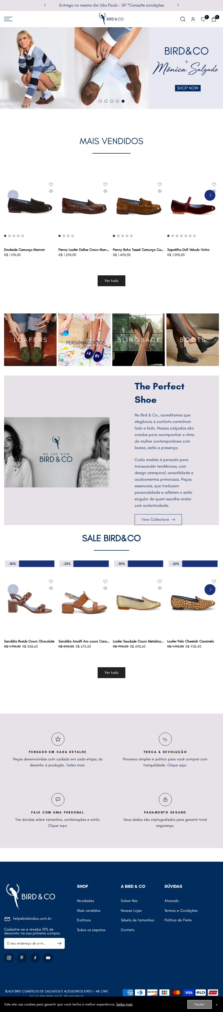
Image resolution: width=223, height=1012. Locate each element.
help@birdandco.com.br (32, 918)
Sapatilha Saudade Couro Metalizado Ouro (175, 641)
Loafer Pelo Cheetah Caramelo (57, 641)
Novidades (85, 900)
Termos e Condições (181, 910)
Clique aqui (176, 765)
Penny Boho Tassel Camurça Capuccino (143, 250)
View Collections (155, 519)
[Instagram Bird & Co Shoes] (9, 958)
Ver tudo (111, 280)
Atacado (172, 900)
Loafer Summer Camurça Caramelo (115, 641)
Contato (128, 930)
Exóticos (84, 920)
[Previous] (45, 5)
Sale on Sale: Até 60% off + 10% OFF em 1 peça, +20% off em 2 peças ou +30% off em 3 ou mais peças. (111, 5)
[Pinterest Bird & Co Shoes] (22, 958)
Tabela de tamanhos (137, 920)
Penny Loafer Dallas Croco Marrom (84, 250)
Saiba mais (75, 765)
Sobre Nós (129, 900)
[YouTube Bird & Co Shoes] (48, 958)
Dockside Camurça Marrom (24, 250)
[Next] (177, 5)
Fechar (200, 1004)
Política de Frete (178, 920)
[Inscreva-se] (57, 943)
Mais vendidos (88, 910)
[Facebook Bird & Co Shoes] (35, 958)
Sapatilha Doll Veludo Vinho (188, 250)
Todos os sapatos (91, 930)
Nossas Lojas (131, 910)
